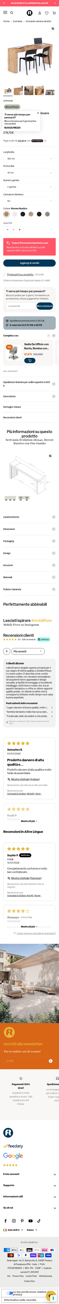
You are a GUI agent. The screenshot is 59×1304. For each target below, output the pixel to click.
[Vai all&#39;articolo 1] (7, 91)
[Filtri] (6, 651)
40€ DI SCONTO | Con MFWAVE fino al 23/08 (29, 3)
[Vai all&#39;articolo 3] (28, 91)
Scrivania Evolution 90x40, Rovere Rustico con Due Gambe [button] (24, 895)
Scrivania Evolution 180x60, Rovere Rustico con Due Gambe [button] (25, 793)
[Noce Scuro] (39, 214)
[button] (21, 121)
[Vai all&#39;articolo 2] (18, 91)
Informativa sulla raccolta (20, 1300)
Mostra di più (28, 821)
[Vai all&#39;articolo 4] (39, 91)
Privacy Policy (18, 1276)
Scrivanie (17, 21)
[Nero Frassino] (23, 214)
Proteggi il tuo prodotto (20, 274)
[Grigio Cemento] (47, 214)
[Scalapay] (37, 140)
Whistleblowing (45, 1276)
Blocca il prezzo (45, 306)
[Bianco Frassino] (14, 214)
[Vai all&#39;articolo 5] (49, 93)
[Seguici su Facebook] (5, 1221)
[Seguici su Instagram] (14, 1221)
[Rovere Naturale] (31, 214)
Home (6, 21)
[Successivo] (55, 3)
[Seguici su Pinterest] (22, 1221)
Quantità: (7, 223)
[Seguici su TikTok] (39, 1221)
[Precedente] (3, 3)
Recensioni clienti (12, 417)
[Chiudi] (37, 112)
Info (8, 1276)
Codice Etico (29, 1281)
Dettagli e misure (12, 406)
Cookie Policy (31, 1276)
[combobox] (29, 159)
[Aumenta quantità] (20, 229)
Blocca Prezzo (12, 106)
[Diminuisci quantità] (7, 229)
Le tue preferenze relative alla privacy (32, 1293)
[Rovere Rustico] (6, 214)
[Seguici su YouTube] (30, 1221)
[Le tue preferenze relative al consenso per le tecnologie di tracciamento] (53, 1298)
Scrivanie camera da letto (38, 21)
